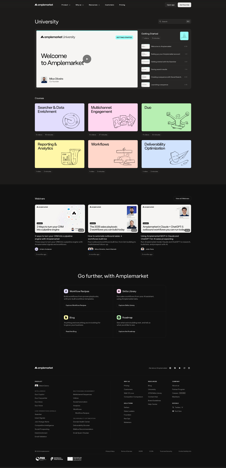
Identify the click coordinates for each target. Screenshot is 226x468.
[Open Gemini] (180, 368)
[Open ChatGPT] (170, 368)
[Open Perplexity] (189, 368)
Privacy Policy (110, 451)
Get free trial (184, 5)
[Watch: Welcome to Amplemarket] (87, 58)
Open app (171, 5)
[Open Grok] (184, 368)
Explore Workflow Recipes (76, 305)
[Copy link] (82, 208)
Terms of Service (126, 451)
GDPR (141, 451)
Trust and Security (166, 451)
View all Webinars (182, 198)
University (47, 21)
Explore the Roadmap (127, 331)
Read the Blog (71, 331)
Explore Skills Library (127, 305)
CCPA (151, 451)
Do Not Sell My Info (185, 451)
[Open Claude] (175, 368)
